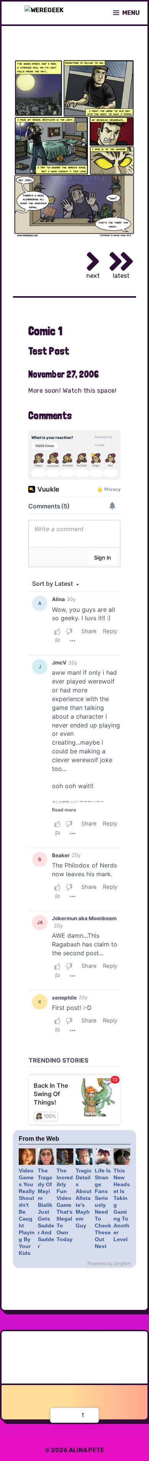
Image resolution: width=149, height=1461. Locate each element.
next (93, 275)
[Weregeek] (43, 13)
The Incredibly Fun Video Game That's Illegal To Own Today (65, 1205)
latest (121, 275)
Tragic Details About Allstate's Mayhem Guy (84, 1198)
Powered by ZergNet (108, 1263)
